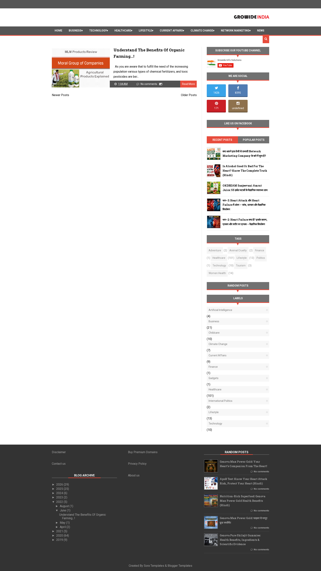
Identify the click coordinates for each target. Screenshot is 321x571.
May (63, 522)
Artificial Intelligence (220, 309)
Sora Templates (154, 565)
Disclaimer (59, 452)
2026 (60, 484)
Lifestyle (145, 30)
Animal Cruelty (238, 250)
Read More (188, 83)
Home (58, 30)
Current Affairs (171, 30)
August (65, 506)
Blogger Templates (180, 565)
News (260, 30)
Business (75, 30)
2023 (60, 497)
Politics (261, 257)
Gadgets (213, 378)
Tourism (241, 265)
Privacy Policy (137, 463)
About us (134, 475)
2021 (60, 531)
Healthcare (122, 30)
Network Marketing (235, 30)
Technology (98, 30)
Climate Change (202, 30)
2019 (60, 540)
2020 (60, 535)
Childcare (214, 332)
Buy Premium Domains (143, 452)
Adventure (215, 250)
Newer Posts (60, 95)
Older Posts (189, 95)
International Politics (220, 400)
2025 (60, 489)
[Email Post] (160, 83)
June (63, 510)
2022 (60, 502)
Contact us (59, 463)
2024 (60, 493)
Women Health (217, 273)
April (63, 527)
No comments (149, 83)
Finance (259, 250)
